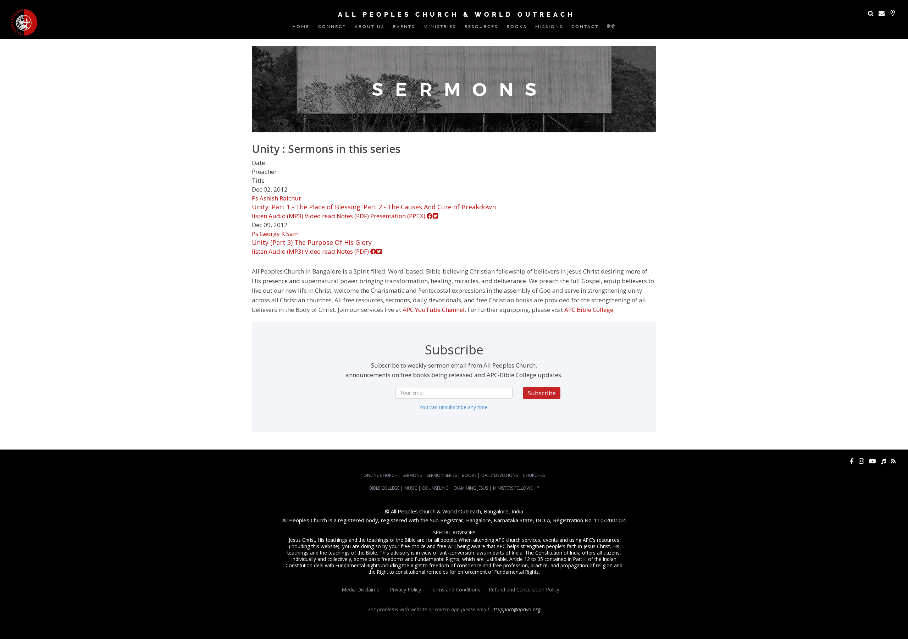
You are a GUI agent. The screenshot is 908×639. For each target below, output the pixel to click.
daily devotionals (880, 622)
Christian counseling (504, 628)
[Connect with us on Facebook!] (852, 461)
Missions (549, 28)
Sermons (412, 475)
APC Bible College (588, 309)
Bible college (355, 628)
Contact (585, 28)
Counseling (435, 488)
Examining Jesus (471, 488)
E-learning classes (427, 628)
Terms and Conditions (455, 589)
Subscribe (542, 393)
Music (410, 488)
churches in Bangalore (598, 622)
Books (516, 28)
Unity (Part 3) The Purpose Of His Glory (312, 242)
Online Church (381, 475)
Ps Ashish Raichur (276, 198)
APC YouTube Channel (434, 309)
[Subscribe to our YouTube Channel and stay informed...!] (872, 461)
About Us (369, 28)
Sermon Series (442, 475)
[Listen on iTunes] (883, 461)
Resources (481, 28)
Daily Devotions (499, 475)
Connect (332, 28)
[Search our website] (871, 13)
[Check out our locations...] (893, 13)
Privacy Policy (405, 589)
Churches (534, 475)
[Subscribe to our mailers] (882, 13)
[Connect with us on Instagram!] (861, 461)
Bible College (384, 488)
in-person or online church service (132, 622)
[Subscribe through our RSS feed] (893, 461)
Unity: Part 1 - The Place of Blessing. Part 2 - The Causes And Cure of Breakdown (374, 207)
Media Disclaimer (361, 589)
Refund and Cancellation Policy (524, 589)
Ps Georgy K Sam (275, 234)
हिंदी (611, 28)
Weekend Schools (464, 628)
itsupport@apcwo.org (516, 609)
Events (404, 28)
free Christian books (841, 622)
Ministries (439, 28)
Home (301, 28)
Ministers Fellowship (516, 488)
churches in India (646, 622)
